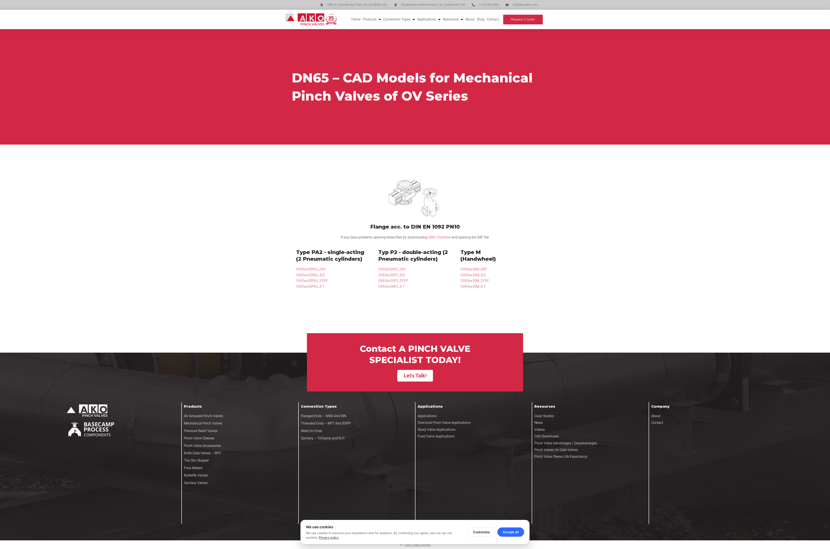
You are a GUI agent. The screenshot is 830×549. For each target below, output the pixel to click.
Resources (451, 19)
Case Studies (544, 416)
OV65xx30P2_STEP (393, 281)
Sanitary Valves (196, 483)
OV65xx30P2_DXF (392, 269)
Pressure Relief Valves (200, 431)
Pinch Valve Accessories (202, 446)
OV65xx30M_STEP (474, 281)
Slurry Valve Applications (436, 430)
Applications (426, 19)
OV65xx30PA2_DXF (311, 269)
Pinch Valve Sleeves (199, 438)
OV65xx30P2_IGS (391, 275)
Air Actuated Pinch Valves (203, 416)
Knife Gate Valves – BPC (202, 453)
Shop (481, 19)
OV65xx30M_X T (473, 286)
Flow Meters (193, 468)
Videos (539, 430)
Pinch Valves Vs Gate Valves (556, 450)
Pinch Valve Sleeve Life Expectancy (560, 456)
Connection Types (396, 19)
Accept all (511, 532)
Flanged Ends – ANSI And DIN (323, 416)
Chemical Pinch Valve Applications (444, 423)
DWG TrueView (439, 237)
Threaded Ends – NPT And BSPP (326, 423)
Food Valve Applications (436, 436)
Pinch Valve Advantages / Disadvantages (565, 443)
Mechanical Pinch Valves (203, 423)
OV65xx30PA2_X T (310, 286)
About (469, 19)
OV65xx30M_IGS (473, 275)
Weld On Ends (311, 431)
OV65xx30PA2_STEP (312, 281)
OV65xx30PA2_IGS (310, 275)
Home (356, 19)
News (538, 423)
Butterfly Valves (196, 475)
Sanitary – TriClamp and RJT (323, 438)
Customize (481, 532)
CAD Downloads (546, 436)
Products (370, 19)
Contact (493, 19)
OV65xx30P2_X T (391, 286)
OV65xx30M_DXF (473, 269)
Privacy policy (329, 537)
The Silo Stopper (196, 460)
